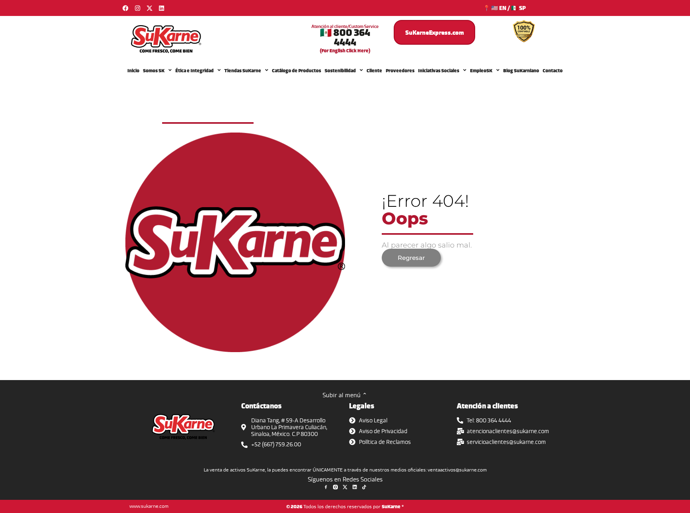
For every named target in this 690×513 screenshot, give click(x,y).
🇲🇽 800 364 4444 (345, 37)
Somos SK (154, 70)
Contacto (553, 70)
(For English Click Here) (345, 50)
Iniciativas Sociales (438, 70)
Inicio (133, 70)
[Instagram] (137, 8)
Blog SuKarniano (521, 70)
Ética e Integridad (194, 70)
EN (502, 8)
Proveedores (400, 70)
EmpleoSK (481, 70)
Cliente (374, 70)
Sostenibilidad (340, 70)
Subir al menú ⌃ (345, 395)
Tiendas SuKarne (242, 70)
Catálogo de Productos (296, 70)
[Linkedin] (161, 8)
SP (522, 8)
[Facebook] (125, 8)
